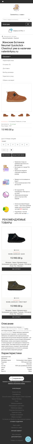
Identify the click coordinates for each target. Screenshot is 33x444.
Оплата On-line (16, 392)
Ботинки (14, 36)
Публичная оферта (16, 408)
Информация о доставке (16, 405)
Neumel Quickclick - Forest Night (16, 302)
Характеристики (8, 60)
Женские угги (7, 36)
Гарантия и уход (8, 76)
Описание (6, 56)
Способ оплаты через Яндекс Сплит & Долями (16, 396)
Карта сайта (16, 425)
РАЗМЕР (4, 141)
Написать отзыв (21, 121)
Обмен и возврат (8, 80)
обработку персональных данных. (16, 383)
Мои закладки (16, 434)
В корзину (7, 155)
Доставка (6, 68)
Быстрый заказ (19, 155)
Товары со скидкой (17, 440)
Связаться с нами (16, 427)
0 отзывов (11, 121)
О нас (16, 401)
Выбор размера (8, 72)
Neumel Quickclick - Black (16, 254)
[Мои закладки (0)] (2, 1)
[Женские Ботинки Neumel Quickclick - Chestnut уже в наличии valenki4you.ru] (5, 115)
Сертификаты (16, 394)
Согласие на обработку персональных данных (16, 419)
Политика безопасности (16, 410)
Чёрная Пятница (16, 399)
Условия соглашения (16, 414)
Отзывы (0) (7, 64)
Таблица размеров (16, 403)
